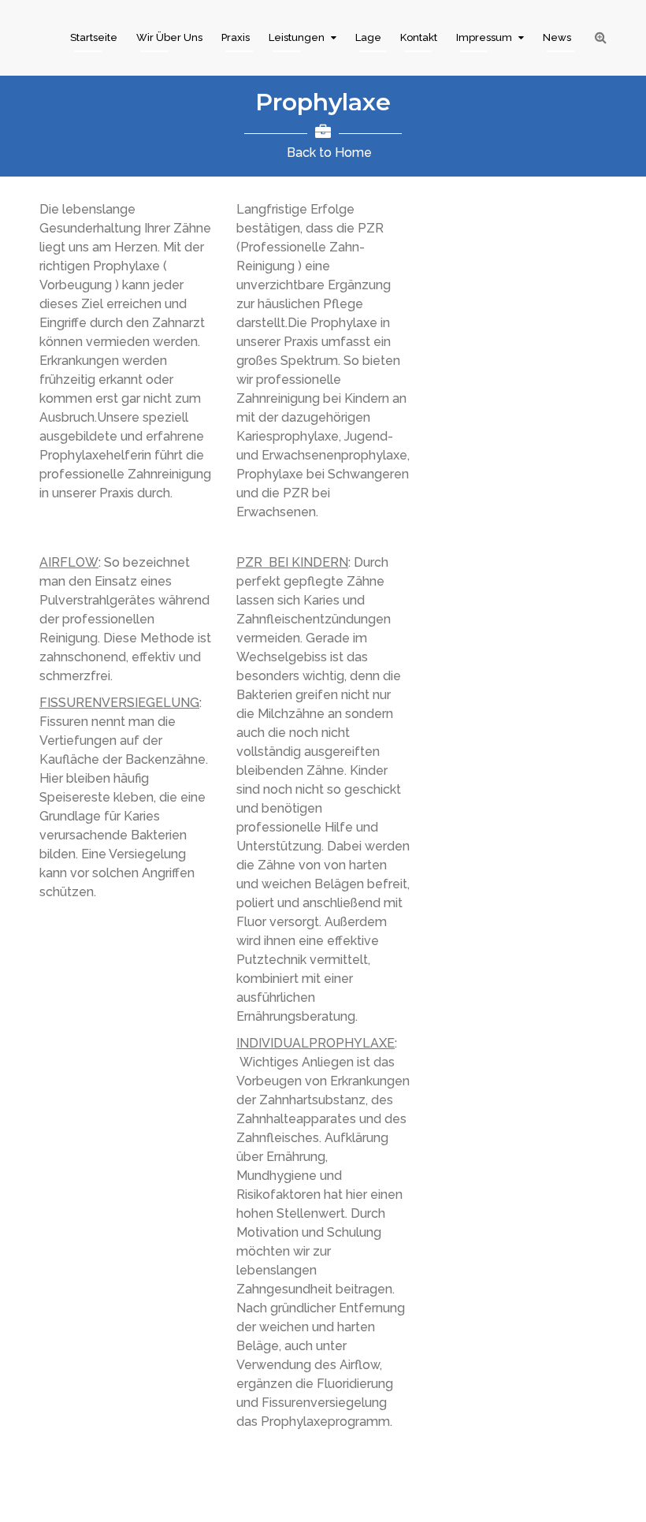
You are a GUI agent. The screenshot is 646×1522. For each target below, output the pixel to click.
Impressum (484, 37)
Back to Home (329, 152)
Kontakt (418, 37)
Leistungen (297, 37)
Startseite (93, 37)
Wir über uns (169, 37)
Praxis (235, 37)
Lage (368, 37)
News (557, 37)
